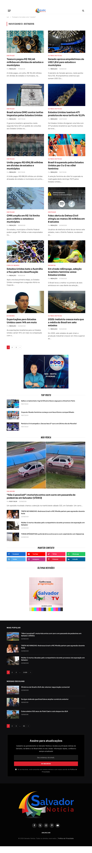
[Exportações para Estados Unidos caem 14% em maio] (25, 302)
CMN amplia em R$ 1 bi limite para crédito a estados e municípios (23, 218)
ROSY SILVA (13, 501)
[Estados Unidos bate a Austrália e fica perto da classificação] (25, 251)
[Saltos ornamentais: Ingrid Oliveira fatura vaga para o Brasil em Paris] (13, 404)
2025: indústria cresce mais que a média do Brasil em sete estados (66, 322)
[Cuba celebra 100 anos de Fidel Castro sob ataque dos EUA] (13, 714)
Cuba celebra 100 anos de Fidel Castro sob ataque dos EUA (44, 711)
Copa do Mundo (13, 265)
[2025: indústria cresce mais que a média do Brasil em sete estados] (66, 302)
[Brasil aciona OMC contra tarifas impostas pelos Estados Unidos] (25, 95)
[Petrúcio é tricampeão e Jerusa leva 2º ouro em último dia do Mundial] (13, 426)
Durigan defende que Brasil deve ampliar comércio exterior (45, 699)
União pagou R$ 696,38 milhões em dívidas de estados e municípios (25, 165)
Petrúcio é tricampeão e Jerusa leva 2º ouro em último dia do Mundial (48, 424)
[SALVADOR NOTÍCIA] (46, 11)
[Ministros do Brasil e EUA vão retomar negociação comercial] (13, 690)
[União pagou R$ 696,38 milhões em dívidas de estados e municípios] (25, 145)
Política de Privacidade (66, 838)
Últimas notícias (55, 55)
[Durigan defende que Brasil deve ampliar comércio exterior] (13, 702)
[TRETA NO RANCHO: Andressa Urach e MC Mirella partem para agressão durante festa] (13, 514)
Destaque (11, 55)
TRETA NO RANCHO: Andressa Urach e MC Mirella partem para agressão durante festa (53, 512)
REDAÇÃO (12, 69)
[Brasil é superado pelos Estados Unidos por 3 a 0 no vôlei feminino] (66, 145)
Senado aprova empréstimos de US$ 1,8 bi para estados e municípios (66, 62)
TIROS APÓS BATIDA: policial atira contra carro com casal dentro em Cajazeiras (52, 534)
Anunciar (46, 833)
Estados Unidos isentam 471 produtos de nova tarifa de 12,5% (66, 114)
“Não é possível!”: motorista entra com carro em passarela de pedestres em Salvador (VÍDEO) (41, 496)
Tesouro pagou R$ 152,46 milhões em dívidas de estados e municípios (25, 62)
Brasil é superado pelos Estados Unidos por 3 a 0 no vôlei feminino (66, 165)
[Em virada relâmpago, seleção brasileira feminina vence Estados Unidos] (66, 251)
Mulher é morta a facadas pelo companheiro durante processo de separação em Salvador (53, 524)
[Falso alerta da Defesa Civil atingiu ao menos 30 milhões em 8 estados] (66, 198)
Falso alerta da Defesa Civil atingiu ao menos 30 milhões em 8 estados (66, 218)
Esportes (52, 265)
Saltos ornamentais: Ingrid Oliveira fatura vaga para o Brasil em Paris (48, 401)
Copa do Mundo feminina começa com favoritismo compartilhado (47, 412)
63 (24, 726)
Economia (11, 316)
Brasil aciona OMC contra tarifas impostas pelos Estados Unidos (25, 114)
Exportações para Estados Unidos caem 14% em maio (22, 321)
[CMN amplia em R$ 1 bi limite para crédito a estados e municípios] (25, 198)
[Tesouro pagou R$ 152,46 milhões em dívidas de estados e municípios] (25, 42)
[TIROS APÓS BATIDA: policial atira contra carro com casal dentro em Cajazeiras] (13, 537)
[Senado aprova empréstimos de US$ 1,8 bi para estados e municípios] (66, 42)
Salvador (11, 491)
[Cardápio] (9, 10)
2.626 (25, 672)
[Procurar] (83, 10)
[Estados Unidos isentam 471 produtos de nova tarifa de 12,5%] (66, 95)
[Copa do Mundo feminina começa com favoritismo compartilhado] (13, 415)
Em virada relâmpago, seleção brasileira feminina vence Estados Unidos (65, 272)
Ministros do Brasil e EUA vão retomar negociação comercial (45, 687)
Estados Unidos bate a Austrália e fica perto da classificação (25, 270)
